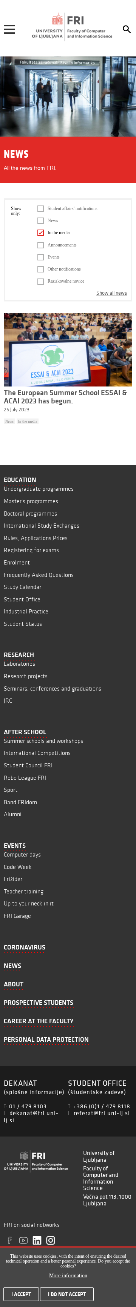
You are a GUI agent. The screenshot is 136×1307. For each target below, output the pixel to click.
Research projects (26, 676)
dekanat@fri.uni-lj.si (31, 1116)
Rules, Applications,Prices (36, 538)
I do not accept (67, 1294)
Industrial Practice (26, 611)
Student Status (23, 623)
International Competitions (37, 752)
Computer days (22, 854)
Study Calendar (22, 586)
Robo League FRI (25, 777)
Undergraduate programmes (39, 488)
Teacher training (23, 891)
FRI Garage (17, 915)
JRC (8, 700)
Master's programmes (31, 501)
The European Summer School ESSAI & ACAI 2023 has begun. (65, 396)
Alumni (13, 814)
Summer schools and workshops (43, 740)
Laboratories (19, 663)
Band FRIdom (20, 802)
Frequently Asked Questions (39, 574)
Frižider (13, 878)
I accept (21, 1294)
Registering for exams (31, 550)
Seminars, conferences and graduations (52, 688)
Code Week (18, 866)
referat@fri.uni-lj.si (102, 1113)
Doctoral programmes (30, 513)
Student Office (22, 599)
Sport (10, 789)
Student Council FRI (28, 765)
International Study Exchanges (41, 525)
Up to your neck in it (29, 903)
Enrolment (17, 562)
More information (68, 1275)
